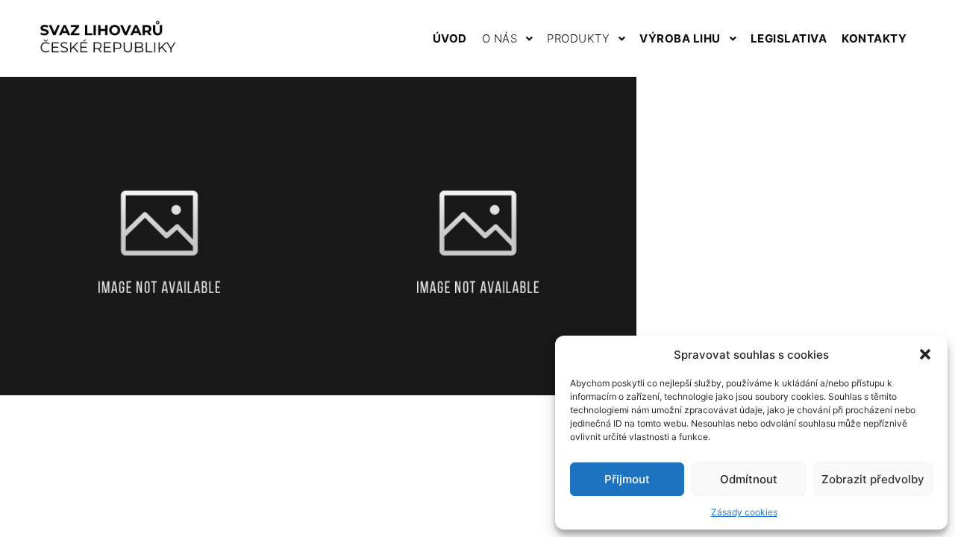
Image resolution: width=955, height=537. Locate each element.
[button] (925, 354)
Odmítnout (748, 479)
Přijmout (627, 479)
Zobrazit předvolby (872, 479)
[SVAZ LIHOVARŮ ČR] (107, 38)
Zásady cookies (744, 512)
